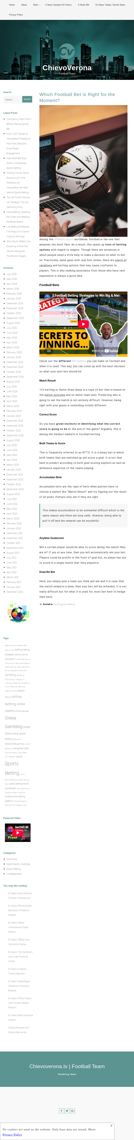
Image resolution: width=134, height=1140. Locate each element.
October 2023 (14, 430)
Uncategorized (14, 873)
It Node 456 (83, 5)
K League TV (20, 679)
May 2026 (12, 279)
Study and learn (11, 793)
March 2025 (13, 347)
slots (26, 748)
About (24, 5)
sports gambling (23, 788)
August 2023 (13, 440)
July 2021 (12, 557)
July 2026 (12, 274)
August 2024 (13, 381)
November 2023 (15, 425)
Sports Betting (69, 604)
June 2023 (12, 450)
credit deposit (24, 663)
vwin (25, 805)
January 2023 (14, 469)
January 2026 (14, 298)
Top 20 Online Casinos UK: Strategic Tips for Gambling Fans (18, 202)
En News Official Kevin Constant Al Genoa (19, 942)
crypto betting (10, 667)
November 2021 (15, 538)
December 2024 (15, 362)
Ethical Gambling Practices (15, 670)
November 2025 (15, 308)
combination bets (12, 663)
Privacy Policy (16, 15)
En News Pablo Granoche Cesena (20, 1017)
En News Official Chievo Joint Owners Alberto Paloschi (19, 1003)
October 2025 (14, 313)
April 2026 (12, 283)
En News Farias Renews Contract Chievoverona (20, 895)
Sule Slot (21, 793)
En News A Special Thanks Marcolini (17, 971)
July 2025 (12, 327)
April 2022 (12, 513)
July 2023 (12, 445)
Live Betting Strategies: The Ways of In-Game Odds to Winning (18, 231)
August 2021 (13, 552)
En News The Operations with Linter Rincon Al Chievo (20, 957)
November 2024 (15, 367)
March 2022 (13, 518)
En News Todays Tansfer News (110, 5)
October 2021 (14, 543)
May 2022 (12, 508)
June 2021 (12, 562)
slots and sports (11, 753)
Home (12, 5)
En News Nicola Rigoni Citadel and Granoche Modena (19, 986)
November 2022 (15, 479)
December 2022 (15, 474)
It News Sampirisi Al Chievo (58, 5)
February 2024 (14, 411)
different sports (64, 239)
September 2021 (15, 547)
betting (19, 649)
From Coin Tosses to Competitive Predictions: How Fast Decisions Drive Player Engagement (19, 143)
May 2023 (12, 455)
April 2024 (12, 401)
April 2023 (12, 459)
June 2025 (12, 332)
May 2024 (12, 396)
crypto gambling (23, 667)
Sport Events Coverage (18, 864)
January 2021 (14, 587)
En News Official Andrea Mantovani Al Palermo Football (20, 910)
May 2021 (12, 567)
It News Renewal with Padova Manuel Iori (18, 1030)
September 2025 (15, 318)
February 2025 (14, 352)
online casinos (22, 711)
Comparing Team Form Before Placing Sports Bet (19, 124)
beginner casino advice (14, 645)
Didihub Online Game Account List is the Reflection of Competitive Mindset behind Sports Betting (18, 182)
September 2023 (15, 435)
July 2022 (12, 499)
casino (18, 654)
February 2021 (14, 582)
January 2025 (14, 357)
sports (19, 756)
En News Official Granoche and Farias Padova (18, 927)
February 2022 (14, 523)
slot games (18, 748)
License (8, 683)
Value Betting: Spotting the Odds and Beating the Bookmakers (18, 217)
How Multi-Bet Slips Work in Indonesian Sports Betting (16, 163)
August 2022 (13, 494)
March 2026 (13, 288)
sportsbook (10, 788)
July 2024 (12, 386)
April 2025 (12, 342)
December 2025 (15, 303)
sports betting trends (19, 783)
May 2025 (12, 337)
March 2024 (13, 406)
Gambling (57, 604)
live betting (15, 683)
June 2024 (12, 391)
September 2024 (15, 376)
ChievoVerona (67, 68)
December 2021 (15, 533)
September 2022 (15, 489)
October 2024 (14, 371)
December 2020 (15, 591)
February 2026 (14, 293)
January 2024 (14, 415)
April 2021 (12, 572)
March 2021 (13, 577)
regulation (17, 739)
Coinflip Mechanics (22, 659)
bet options (79, 361)
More (35, 5)
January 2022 (14, 528)
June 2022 (12, 503)
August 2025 (13, 323)
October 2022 (14, 484)
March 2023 (13, 464)
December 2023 (15, 420)
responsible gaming (14, 744)
